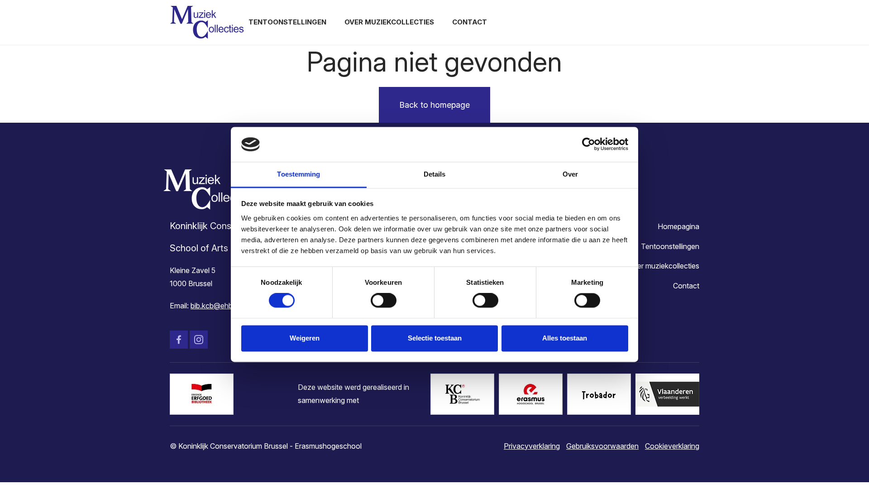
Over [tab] (570, 174)
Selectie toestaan (435, 338)
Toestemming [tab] (298, 174)
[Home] (207, 22)
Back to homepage (434, 105)
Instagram (199, 340)
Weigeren (305, 338)
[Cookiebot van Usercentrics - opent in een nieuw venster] (588, 144)
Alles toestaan (564, 338)
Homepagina (678, 226)
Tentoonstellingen (287, 22)
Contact (469, 22)
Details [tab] (435, 174)
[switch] (383, 300)
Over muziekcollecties (389, 22)
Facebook (179, 340)
